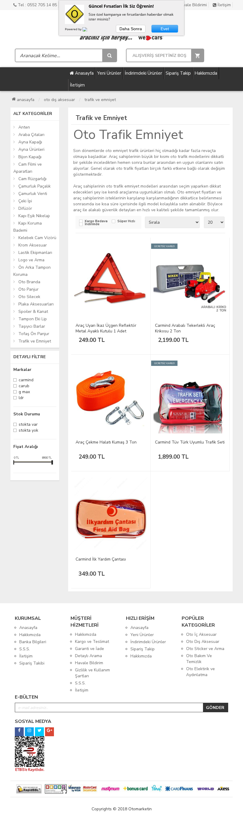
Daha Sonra (130, 28)
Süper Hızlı (126, 221)
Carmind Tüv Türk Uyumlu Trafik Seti (190, 442)
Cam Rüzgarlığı (32, 179)
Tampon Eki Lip (32, 319)
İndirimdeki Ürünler (143, 73)
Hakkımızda (205, 73)
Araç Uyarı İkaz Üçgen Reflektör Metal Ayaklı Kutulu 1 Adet (106, 328)
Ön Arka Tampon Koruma (32, 271)
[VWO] (88, 30)
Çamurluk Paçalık (34, 186)
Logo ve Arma (31, 260)
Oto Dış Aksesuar (59, 100)
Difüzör (25, 208)
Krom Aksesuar (32, 245)
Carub (24, 386)
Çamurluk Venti (32, 193)
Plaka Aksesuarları (36, 304)
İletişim (223, 5)
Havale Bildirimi (192, 5)
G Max (24, 392)
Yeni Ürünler (109, 73)
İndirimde (92, 224)
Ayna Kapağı (30, 142)
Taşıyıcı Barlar (31, 326)
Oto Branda (29, 282)
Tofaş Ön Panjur (33, 334)
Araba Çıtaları (31, 134)
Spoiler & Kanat (33, 311)
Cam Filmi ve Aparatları (27, 167)
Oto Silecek (29, 297)
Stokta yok (28, 431)
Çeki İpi (25, 201)
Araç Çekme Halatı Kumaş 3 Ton (106, 442)
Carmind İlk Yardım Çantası (101, 559)
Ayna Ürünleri (31, 149)
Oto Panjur (28, 289)
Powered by (73, 29)
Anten (24, 127)
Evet (165, 28)
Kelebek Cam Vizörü (37, 238)
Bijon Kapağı (29, 157)
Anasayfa (84, 73)
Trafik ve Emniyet (100, 100)
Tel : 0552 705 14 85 (37, 5)
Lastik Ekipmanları (35, 252)
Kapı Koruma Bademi (27, 226)
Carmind (26, 380)
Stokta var (28, 425)
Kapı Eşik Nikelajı (34, 216)
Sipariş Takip (178, 73)
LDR (21, 398)
